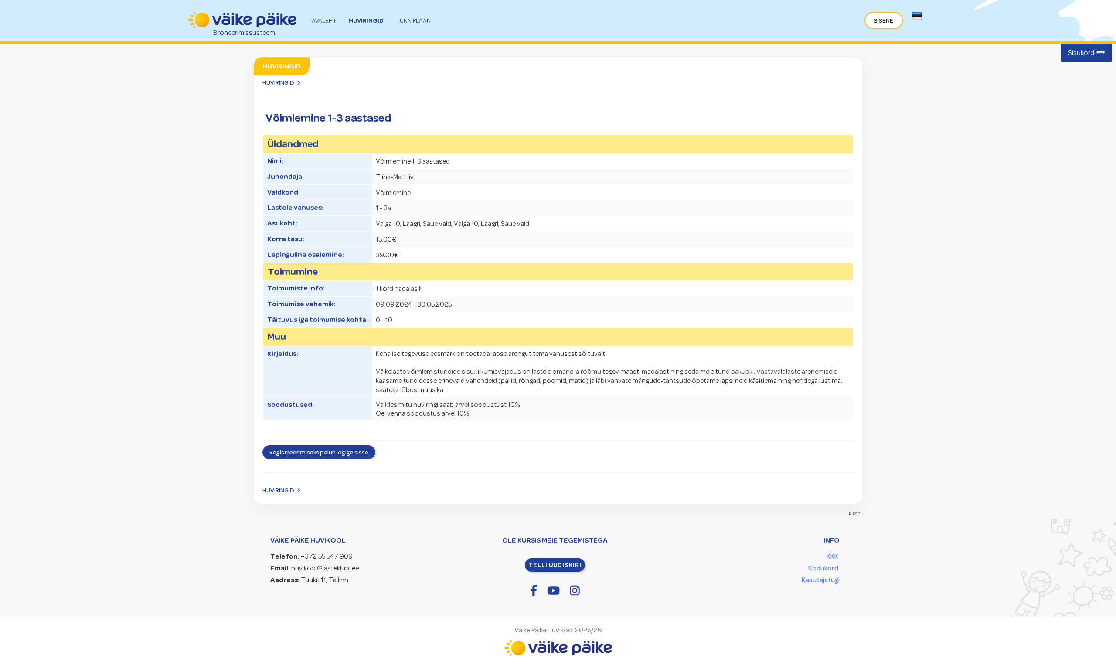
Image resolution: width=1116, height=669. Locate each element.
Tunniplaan (413, 20)
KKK (832, 556)
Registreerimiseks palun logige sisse (318, 452)
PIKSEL (856, 514)
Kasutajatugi (821, 580)
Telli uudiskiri (555, 564)
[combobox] (916, 18)
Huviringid (366, 20)
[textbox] (914, 17)
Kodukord (823, 568)
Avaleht (324, 20)
